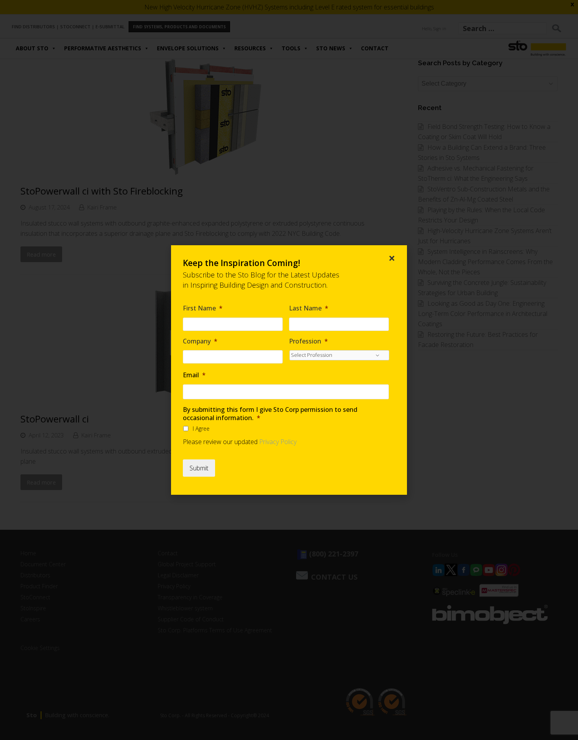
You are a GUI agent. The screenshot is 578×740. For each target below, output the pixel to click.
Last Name (308, 308)
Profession (308, 341)
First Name (203, 308)
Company (200, 341)
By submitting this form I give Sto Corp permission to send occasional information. (270, 414)
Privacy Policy (277, 441)
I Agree (201, 428)
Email (194, 375)
